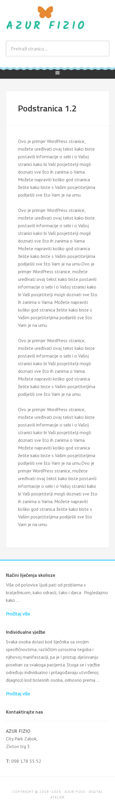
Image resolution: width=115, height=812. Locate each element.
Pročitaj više (18, 614)
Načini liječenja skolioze (30, 575)
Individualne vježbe (25, 631)
